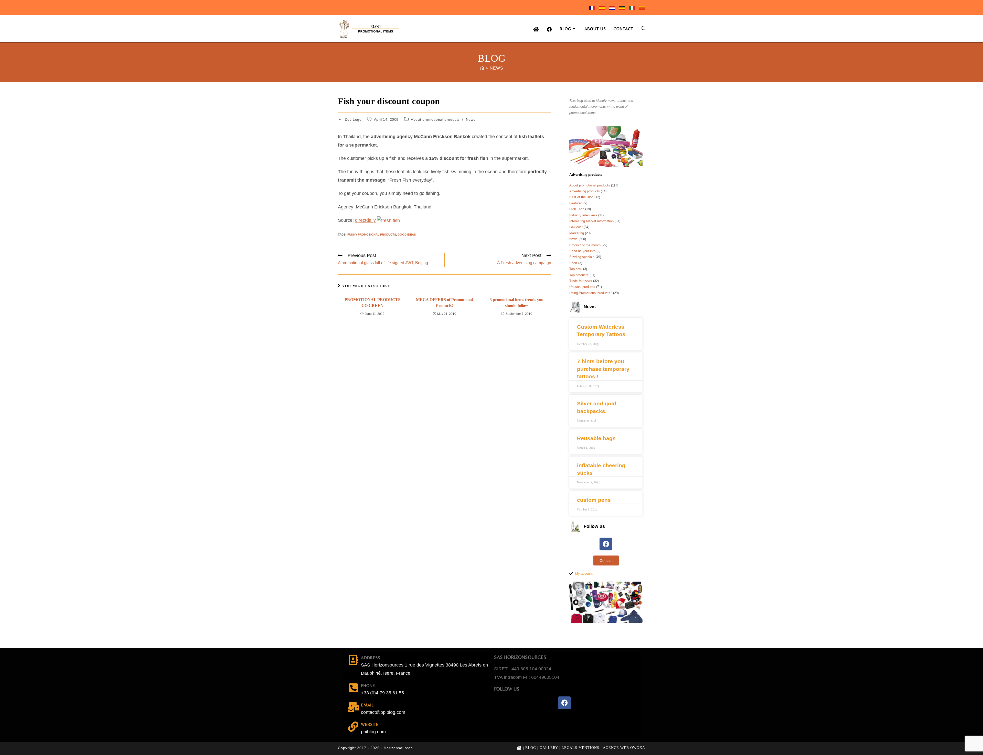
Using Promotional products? (590, 293)
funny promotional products (371, 234)
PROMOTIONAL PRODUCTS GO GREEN (372, 302)
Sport (573, 263)
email (367, 704)
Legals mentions (580, 748)
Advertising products (584, 191)
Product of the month (585, 245)
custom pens (594, 500)
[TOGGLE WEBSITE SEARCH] (643, 28)
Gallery (549, 748)
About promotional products (435, 119)
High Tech (576, 209)
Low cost (576, 227)
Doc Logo (353, 119)
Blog (530, 748)
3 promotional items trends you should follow (516, 302)
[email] (353, 707)
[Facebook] (606, 544)
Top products (579, 275)
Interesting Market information (591, 221)
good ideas (407, 234)
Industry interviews (583, 215)
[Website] (353, 726)
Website (370, 724)
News (496, 68)
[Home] (482, 68)
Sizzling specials (581, 257)
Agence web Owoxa (624, 748)
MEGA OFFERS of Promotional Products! (444, 302)
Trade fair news (580, 281)
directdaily (365, 220)
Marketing (576, 233)
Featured (575, 203)
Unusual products (582, 287)
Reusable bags (596, 438)
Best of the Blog (581, 197)
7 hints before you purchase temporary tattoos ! (603, 368)
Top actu (575, 269)
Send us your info (582, 251)
